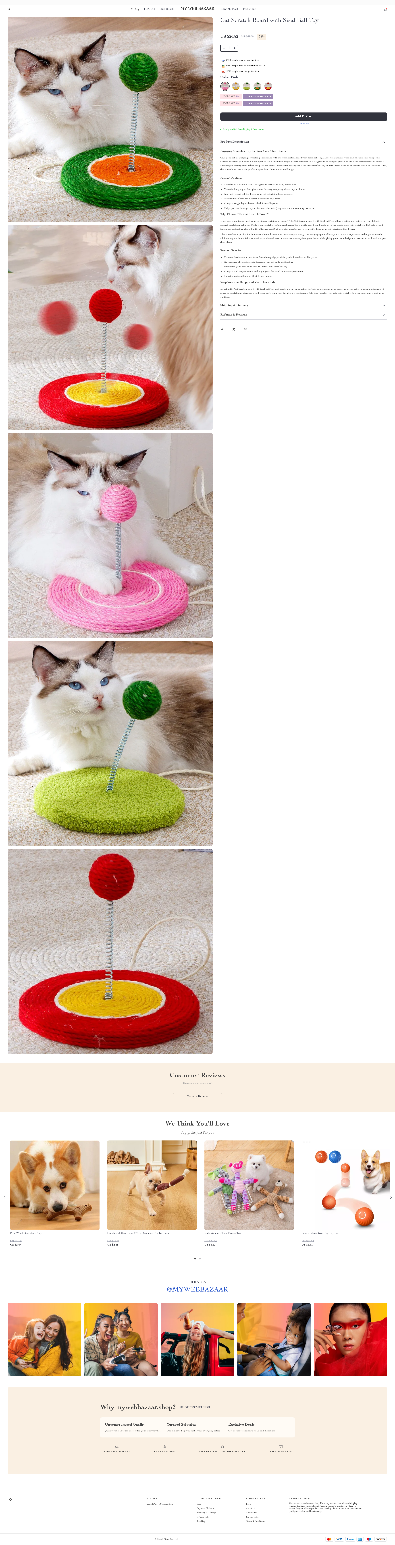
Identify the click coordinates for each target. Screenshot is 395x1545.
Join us (197, 1282)
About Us (250, 1508)
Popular (149, 9)
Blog (248, 1504)
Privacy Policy (253, 1517)
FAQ (199, 1504)
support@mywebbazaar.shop (159, 1504)
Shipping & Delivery (206, 1513)
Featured (249, 9)
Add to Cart (304, 116)
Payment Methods (205, 1508)
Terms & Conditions (255, 1521)
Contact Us (251, 1513)
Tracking (201, 1521)
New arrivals (230, 9)
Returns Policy (204, 1517)
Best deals (167, 9)
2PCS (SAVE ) (231, 97)
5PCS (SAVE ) (231, 103)
